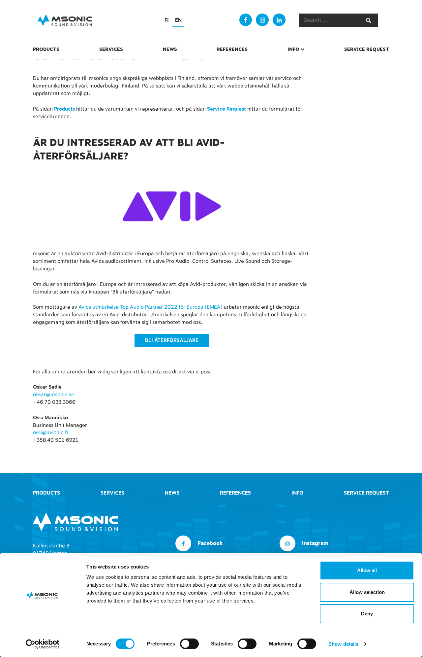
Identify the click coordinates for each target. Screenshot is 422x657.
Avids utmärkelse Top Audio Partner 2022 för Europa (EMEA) (150, 307)
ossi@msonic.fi (50, 432)
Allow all (367, 570)
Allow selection (367, 592)
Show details (343, 644)
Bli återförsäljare (171, 340)
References (232, 49)
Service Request (366, 49)
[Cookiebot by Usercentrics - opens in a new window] (43, 644)
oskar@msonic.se (53, 394)
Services (111, 49)
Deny (367, 613)
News (170, 49)
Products (46, 49)
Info (293, 49)
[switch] (189, 644)
